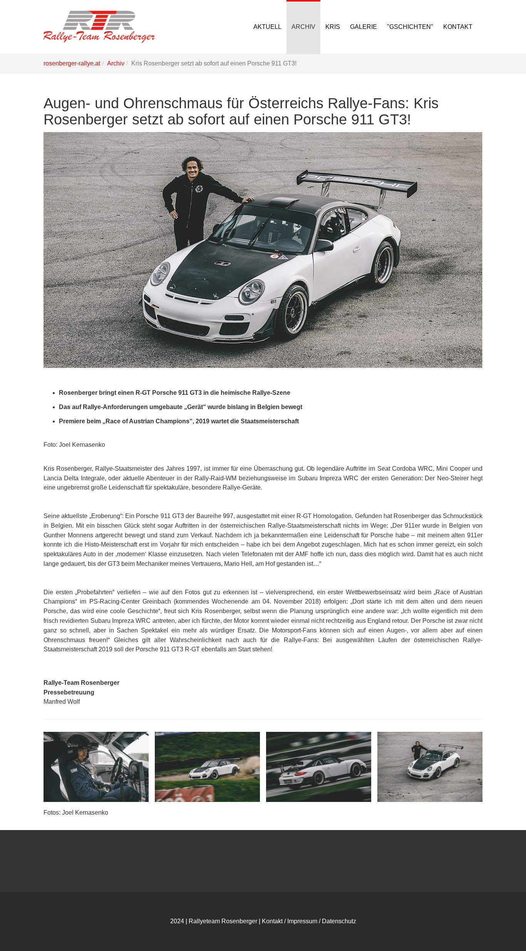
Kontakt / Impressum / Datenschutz (309, 921)
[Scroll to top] (501, 926)
